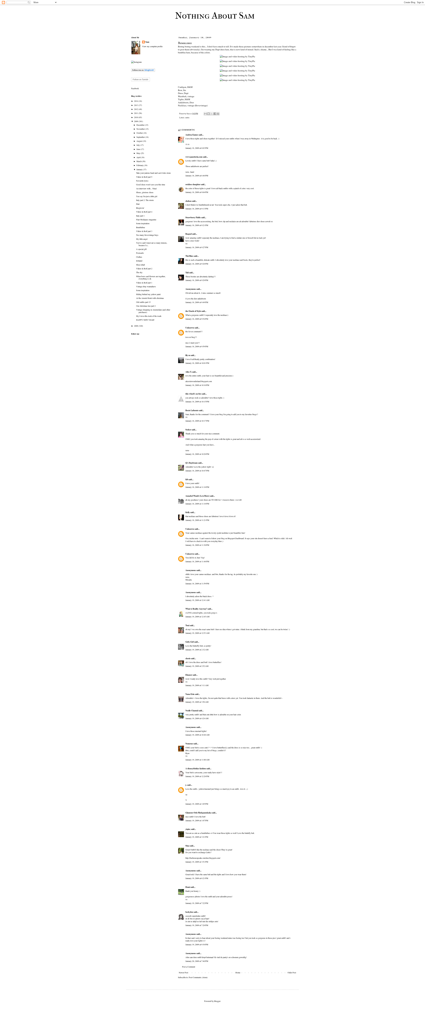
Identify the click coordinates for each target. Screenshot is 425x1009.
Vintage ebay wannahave (146, 286)
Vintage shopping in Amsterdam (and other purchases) (153, 310)
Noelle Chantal (191, 710)
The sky (139, 272)
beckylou (189, 912)
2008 (136, 325)
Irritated (139, 260)
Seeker (188, 429)
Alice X (188, 371)
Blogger (217, 1001)
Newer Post (183, 972)
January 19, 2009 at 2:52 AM (197, 666)
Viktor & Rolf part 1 (144, 282)
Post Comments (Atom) (198, 977)
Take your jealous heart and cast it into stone (153, 173)
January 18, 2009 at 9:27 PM (196, 247)
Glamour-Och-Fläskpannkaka (198, 812)
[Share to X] (211, 113)
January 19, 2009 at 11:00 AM (197, 759)
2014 (136, 101)
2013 (136, 105)
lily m (187, 355)
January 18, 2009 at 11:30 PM (197, 545)
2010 (136, 117)
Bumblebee (140, 227)
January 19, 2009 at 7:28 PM (196, 925)
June (138, 149)
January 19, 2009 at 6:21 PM (196, 878)
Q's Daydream (191, 462)
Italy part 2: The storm (145, 200)
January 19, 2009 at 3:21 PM (196, 836)
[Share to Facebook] (214, 113)
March (139, 161)
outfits (187, 117)
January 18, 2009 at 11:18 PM (197, 487)
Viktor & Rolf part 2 (144, 268)
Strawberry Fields (193, 217)
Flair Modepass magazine (146, 219)
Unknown (189, 327)
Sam (147, 42)
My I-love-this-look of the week (148, 316)
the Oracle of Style (193, 311)
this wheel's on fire (193, 393)
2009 (136, 121)
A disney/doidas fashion (195, 768)
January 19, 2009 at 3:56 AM (197, 702)
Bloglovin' (140, 208)
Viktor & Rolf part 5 (144, 176)
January (139, 169)
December (140, 125)
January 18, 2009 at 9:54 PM (196, 318)
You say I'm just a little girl (146, 196)
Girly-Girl (189, 641)
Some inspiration (142, 223)
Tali (187, 272)
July (138, 145)
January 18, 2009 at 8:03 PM (196, 148)
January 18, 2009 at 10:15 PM (197, 401)
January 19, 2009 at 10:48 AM (197, 734)
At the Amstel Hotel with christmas (150, 298)
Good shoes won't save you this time (150, 184)
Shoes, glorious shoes (144, 192)
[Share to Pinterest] (218, 113)
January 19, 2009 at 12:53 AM (197, 633)
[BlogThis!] (208, 113)
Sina (187, 845)
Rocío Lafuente (191, 410)
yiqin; (187, 829)
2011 (136, 113)
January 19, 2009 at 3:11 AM (197, 685)
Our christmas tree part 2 (146, 306)
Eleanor (188, 674)
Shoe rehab (140, 264)
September (140, 137)
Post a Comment (188, 966)
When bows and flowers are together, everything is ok (151, 277)
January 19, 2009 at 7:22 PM (196, 903)
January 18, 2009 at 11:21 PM (197, 520)
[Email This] (205, 113)
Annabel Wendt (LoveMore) (197, 495)
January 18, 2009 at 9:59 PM (196, 346)
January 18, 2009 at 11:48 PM (197, 561)
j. (186, 785)
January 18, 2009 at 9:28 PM (196, 263)
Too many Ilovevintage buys (147, 235)
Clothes (139, 257)
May (138, 153)
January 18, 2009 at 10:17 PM (197, 420)
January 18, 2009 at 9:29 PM (196, 280)
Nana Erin (189, 694)
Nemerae (189, 743)
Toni (187, 625)
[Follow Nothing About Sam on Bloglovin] (143, 71)
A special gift (141, 249)
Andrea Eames (191, 134)
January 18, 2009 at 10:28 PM (197, 454)
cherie (187, 658)
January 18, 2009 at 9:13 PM (196, 208)
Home (237, 972)
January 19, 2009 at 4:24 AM (197, 718)
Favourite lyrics (142, 180)
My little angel (141, 239)
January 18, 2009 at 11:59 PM (197, 583)
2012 (136, 109)
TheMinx (189, 256)
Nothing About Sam (215, 15)
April (138, 157)
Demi (187, 887)
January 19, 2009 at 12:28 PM (197, 776)
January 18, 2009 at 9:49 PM (196, 302)
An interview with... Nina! (146, 188)
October (139, 133)
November (140, 129)
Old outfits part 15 (143, 302)
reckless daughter (192, 184)
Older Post (292, 972)
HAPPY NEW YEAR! (145, 319)
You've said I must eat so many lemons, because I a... (151, 243)
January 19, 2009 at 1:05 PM (196, 803)
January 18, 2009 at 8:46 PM (196, 175)
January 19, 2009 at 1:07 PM (196, 820)
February (140, 165)
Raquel (188, 233)
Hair (138, 204)
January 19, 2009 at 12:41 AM (197, 600)
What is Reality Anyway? (196, 608)
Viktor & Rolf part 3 (144, 231)
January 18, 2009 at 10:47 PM (197, 470)
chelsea (188, 201)
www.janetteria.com (193, 156)
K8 (186, 479)
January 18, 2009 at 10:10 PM (197, 385)
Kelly (187, 512)
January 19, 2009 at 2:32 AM (197, 649)
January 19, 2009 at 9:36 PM (196, 944)
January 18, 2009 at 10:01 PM (197, 363)
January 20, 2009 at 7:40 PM (196, 961)
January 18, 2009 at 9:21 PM (196, 225)
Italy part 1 (140, 215)
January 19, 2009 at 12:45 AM (197, 616)
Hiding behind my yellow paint (148, 294)
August (139, 141)
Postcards (140, 253)
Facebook (135, 88)
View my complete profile (152, 46)
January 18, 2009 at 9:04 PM (196, 192)
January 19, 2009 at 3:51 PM (196, 861)
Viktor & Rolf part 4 (144, 211)
